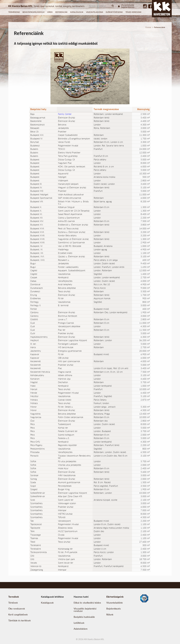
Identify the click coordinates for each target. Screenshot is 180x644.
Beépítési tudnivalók (84, 616)
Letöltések (79, 622)
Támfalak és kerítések (19, 620)
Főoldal (148, 27)
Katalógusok (76, 12)
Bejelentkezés (113, 608)
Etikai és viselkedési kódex (87, 602)
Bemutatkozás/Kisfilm (33, 12)
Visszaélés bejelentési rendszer (85, 609)
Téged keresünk (133, 12)
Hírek (50, 12)
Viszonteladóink (94, 12)
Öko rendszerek (16, 608)
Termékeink (14, 12)
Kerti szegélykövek (18, 614)
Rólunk (109, 614)
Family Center (65, 114)
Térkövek (13, 602)
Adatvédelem (80, 628)
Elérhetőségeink (114, 12)
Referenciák (61, 12)
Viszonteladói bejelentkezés (127, 6)
